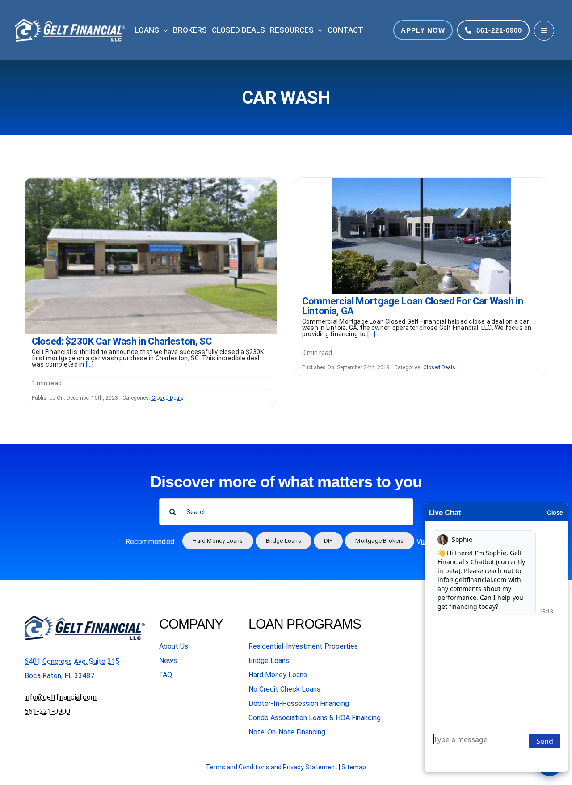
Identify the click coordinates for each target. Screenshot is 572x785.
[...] (88, 364)
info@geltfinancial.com (61, 697)
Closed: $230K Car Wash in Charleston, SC (122, 341)
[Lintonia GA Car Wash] (421, 181)
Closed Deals (167, 398)
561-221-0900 (47, 711)
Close (555, 512)
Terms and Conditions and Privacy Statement (271, 767)
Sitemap (353, 767)
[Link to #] (544, 31)
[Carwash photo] (151, 181)
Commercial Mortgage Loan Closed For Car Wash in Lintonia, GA (412, 306)
